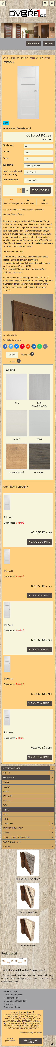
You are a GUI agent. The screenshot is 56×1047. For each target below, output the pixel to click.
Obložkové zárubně (12, 828)
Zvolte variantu (40, 542)
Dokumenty (9, 1004)
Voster (6, 773)
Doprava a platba (12, 1007)
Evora (6, 791)
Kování (5, 832)
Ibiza (5, 814)
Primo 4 (8, 624)
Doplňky (6, 846)
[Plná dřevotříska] (28, 929)
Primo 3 (8, 571)
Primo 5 (8, 678)
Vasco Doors (9, 777)
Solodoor (8, 823)
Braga (6, 782)
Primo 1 (8, 517)
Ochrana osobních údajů (15, 1001)
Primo (6, 809)
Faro (5, 805)
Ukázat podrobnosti (10, 1039)
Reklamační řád (11, 998)
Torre (6, 819)
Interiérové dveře (12, 768)
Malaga (6, 786)
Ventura (7, 800)
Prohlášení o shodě (12, 340)
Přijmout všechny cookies (30, 1041)
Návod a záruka (10, 335)
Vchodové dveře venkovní (16, 837)
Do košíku (41, 190)
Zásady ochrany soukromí (30, 1033)
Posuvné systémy (11, 842)
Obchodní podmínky (13, 995)
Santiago (7, 796)
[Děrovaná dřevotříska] (28, 896)
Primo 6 (8, 732)
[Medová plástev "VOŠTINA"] (28, 863)
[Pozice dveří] (14, 962)
